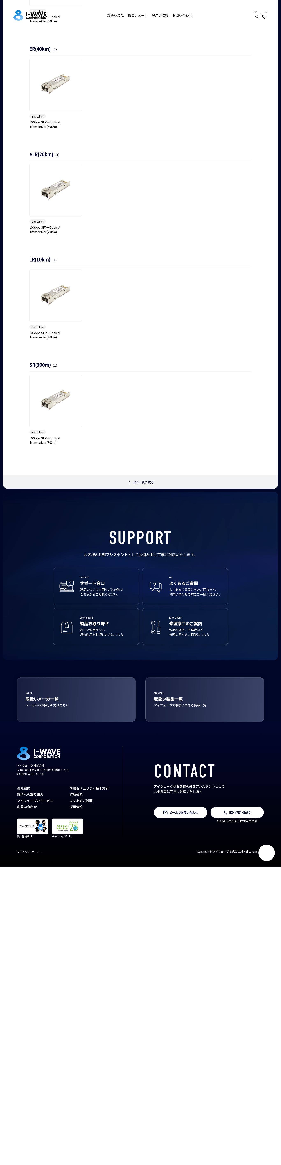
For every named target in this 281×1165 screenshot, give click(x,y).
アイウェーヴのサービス (35, 885)
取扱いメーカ (138, 15)
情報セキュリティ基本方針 (89, 872)
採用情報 (76, 891)
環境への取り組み (30, 878)
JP (255, 12)
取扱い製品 (115, 15)
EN (265, 12)
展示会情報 (160, 15)
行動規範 (76, 878)
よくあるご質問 (81, 885)
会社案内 (23, 872)
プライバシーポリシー (29, 936)
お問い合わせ (182, 15)
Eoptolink (37, 95)
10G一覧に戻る (140, 566)
